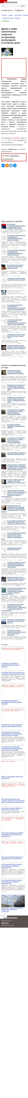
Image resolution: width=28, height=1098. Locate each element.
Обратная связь (4, 922)
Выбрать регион (5, 923)
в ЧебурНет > (6, 21)
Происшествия (8, 18)
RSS (13, 925)
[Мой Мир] (15, 165)
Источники (17, 15)
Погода (25, 15)
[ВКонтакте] (3, 165)
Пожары (17, 18)
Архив (11, 15)
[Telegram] (11, 165)
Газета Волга (14, 156)
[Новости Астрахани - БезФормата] (9, 2)
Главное (4, 15)
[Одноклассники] (7, 165)
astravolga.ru (6, 56)
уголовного (16, 138)
